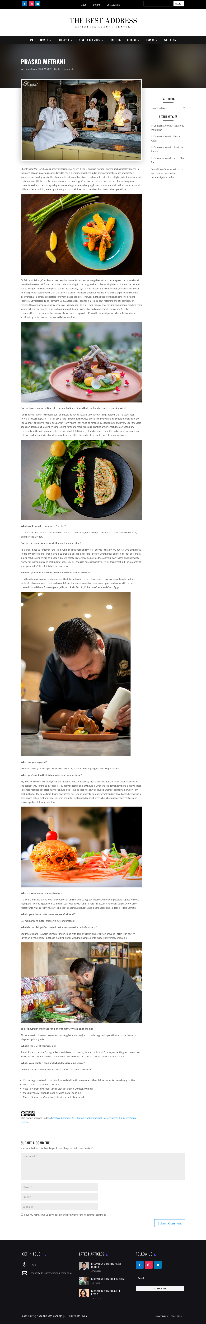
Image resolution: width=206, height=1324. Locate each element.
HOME (30, 40)
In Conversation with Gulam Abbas (108, 1279)
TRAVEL (44, 40)
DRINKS (150, 40)
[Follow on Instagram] (31, 3)
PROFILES (115, 40)
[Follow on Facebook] (24, 3)
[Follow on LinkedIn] (37, 3)
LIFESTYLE (63, 40)
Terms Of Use (176, 1316)
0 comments (68, 69)
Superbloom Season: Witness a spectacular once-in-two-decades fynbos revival (167, 173)
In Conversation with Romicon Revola (106, 1292)
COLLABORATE (113, 4)
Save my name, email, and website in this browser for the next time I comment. (65, 1214)
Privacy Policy (161, 1316)
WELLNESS (170, 40)
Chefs (57, 69)
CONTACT (97, 4)
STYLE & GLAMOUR (89, 40)
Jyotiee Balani (30, 69)
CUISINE (131, 40)
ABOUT (84, 4)
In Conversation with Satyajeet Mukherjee (106, 1265)
